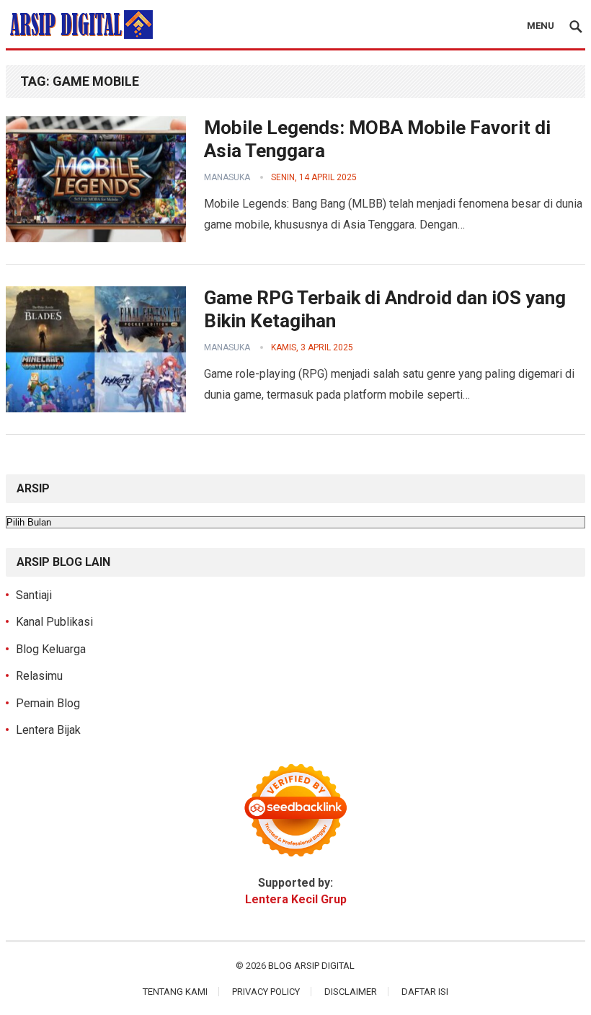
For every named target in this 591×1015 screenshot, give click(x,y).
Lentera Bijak (48, 730)
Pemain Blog (48, 703)
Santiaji (34, 595)
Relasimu (39, 676)
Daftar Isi (424, 991)
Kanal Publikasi (54, 622)
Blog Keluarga (51, 649)
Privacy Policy (266, 991)
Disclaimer (350, 991)
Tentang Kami (175, 991)
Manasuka (227, 177)
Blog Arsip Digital (311, 965)
